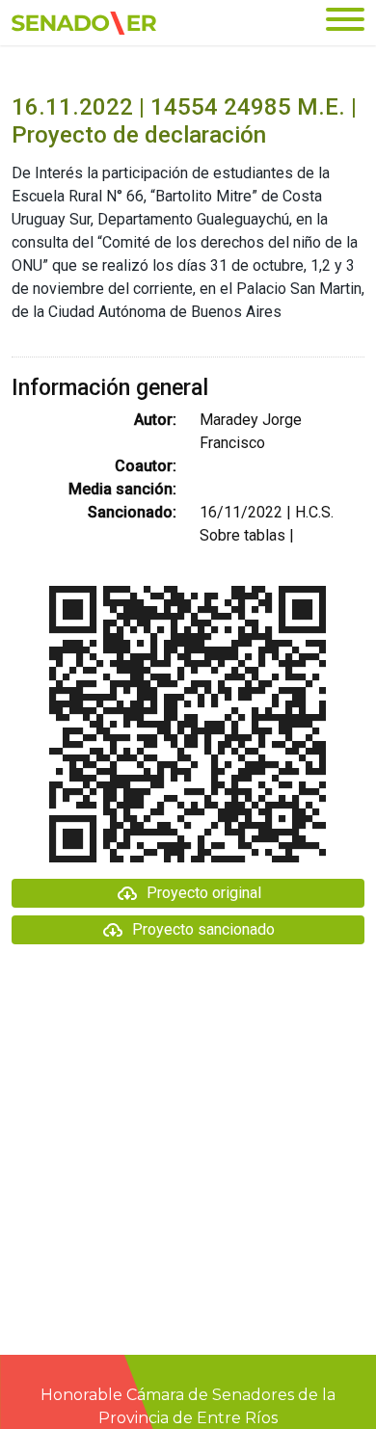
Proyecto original (204, 893)
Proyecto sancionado (203, 929)
